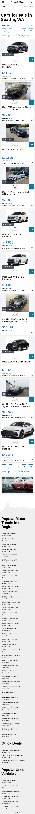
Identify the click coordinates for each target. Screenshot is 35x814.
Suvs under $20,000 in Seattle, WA (12, 751)
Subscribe (31, 6)
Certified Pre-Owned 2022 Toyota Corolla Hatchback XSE (16, 405)
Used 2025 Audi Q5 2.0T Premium (14, 66)
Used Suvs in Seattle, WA (9, 781)
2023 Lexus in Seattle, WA (9, 582)
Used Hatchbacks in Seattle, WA (11, 792)
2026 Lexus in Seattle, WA (9, 672)
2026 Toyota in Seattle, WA (9, 577)
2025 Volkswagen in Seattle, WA (11, 587)
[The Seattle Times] (17, 2)
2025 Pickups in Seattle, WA (10, 703)
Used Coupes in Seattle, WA (10, 802)
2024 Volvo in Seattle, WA (9, 645)
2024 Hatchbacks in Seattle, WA (11, 682)
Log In (26, 6)
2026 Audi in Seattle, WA (9, 693)
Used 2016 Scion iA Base (14, 150)
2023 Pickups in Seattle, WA (10, 714)
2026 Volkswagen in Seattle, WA (11, 724)
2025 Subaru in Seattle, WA (10, 619)
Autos (3, 6)
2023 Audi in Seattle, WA (9, 629)
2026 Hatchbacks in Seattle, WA (11, 687)
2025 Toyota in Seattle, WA (9, 561)
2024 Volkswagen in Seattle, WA (11, 624)
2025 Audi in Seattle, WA (9, 550)
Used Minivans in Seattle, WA (10, 808)
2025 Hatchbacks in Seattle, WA (11, 603)
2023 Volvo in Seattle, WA (9, 635)
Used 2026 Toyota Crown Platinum (14, 448)
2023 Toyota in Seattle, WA (9, 614)
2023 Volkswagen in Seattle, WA (11, 656)
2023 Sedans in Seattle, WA (10, 608)
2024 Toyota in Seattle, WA (9, 555)
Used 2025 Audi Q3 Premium (16, 362)
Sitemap (17, 812)
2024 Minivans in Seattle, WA (10, 698)
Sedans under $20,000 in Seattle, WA (12, 756)
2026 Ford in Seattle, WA (9, 735)
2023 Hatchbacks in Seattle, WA (11, 650)
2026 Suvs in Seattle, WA (9, 566)
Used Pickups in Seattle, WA (10, 797)
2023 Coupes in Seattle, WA (10, 730)
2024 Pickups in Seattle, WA (10, 677)
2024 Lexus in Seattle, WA (9, 592)
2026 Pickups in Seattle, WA (10, 719)
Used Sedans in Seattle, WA (10, 787)
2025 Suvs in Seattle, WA (9, 534)
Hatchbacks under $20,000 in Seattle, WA (13, 761)
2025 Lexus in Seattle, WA (9, 640)
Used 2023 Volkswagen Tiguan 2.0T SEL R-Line (16, 108)
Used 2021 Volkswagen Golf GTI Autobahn (15, 193)
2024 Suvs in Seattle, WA (9, 540)
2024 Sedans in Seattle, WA (10, 571)
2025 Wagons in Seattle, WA (10, 709)
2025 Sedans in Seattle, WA (10, 598)
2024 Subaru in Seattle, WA (10, 661)
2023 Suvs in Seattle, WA (9, 545)
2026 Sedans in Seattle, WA (10, 666)
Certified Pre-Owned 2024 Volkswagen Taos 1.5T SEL (15, 320)
